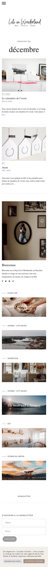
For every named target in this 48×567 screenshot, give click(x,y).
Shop (8, 94)
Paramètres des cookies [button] (13, 561)
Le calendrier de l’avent (14, 98)
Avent (5, 167)
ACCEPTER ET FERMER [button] (34, 561)
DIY (3, 94)
